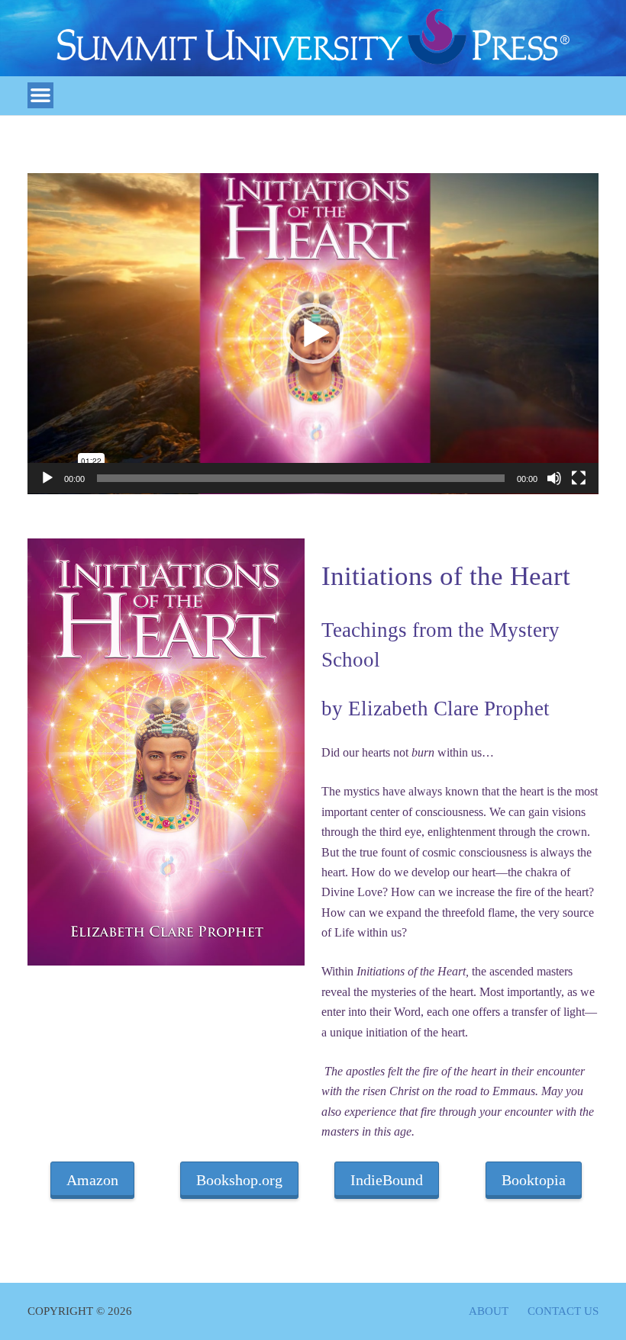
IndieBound (386, 1179)
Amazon (92, 1179)
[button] (313, 333)
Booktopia (534, 1179)
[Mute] (554, 478)
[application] (313, 333)
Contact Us (563, 1311)
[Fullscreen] (578, 478)
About (488, 1311)
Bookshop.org (239, 1179)
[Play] (47, 478)
